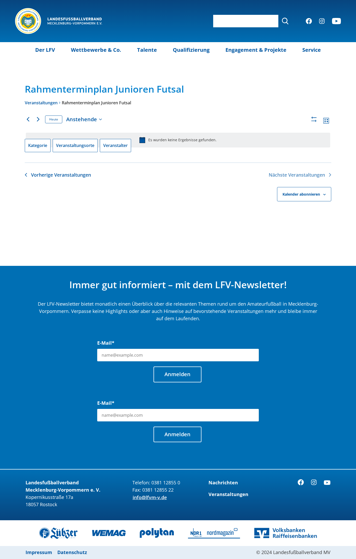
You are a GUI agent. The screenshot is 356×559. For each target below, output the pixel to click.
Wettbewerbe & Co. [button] (96, 49)
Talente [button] (147, 49)
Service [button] (311, 49)
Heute (53, 119)
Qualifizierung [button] (191, 49)
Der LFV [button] (45, 49)
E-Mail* (105, 343)
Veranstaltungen (41, 103)
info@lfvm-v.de (150, 497)
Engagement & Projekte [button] (255, 49)
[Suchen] (285, 21)
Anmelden (177, 374)
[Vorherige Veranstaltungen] (28, 119)
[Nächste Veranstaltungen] (38, 119)
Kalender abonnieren (301, 194)
